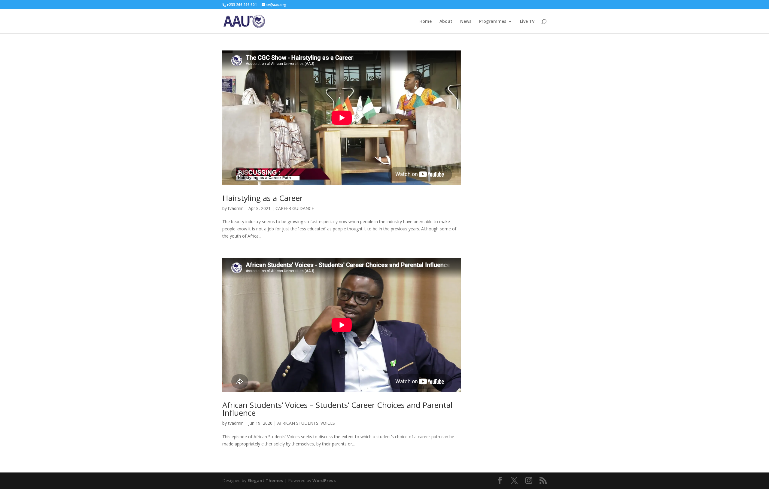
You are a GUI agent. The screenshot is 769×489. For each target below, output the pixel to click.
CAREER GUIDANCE (294, 208)
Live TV (527, 21)
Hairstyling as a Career (262, 198)
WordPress (324, 480)
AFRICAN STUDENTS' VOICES (306, 423)
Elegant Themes (265, 480)
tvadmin (236, 208)
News (465, 21)
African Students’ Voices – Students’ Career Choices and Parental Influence (337, 408)
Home (425, 21)
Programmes (492, 21)
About (445, 21)
